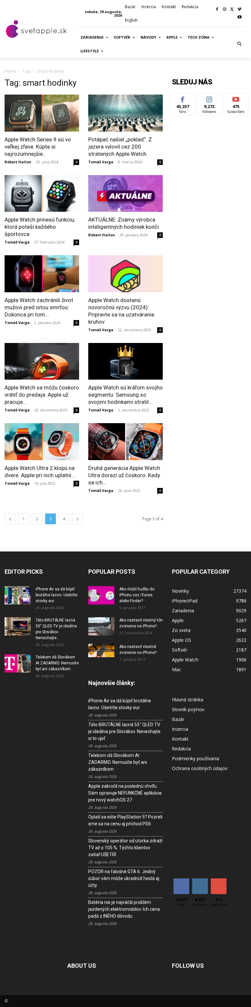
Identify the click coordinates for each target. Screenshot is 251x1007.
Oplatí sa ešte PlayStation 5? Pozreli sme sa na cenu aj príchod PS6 (125, 820)
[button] (239, 44)
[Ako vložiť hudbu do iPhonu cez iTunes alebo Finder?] (101, 595)
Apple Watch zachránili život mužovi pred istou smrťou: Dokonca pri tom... (39, 307)
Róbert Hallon (18, 161)
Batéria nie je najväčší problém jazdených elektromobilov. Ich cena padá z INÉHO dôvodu (124, 909)
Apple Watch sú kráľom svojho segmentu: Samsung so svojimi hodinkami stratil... (125, 394)
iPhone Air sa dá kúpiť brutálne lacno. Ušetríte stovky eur (56, 595)
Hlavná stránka (187, 699)
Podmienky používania (195, 758)
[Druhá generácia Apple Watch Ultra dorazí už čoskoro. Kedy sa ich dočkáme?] (125, 441)
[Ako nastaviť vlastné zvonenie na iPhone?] (101, 650)
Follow (209, 98)
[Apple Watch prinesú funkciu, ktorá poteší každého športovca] (42, 193)
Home (10, 71)
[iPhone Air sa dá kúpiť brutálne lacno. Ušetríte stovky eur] (18, 595)
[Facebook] (217, 9)
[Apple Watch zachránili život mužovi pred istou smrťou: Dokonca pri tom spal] (42, 273)
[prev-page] (10, 518)
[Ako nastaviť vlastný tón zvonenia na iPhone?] (101, 626)
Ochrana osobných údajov (199, 768)
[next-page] (77, 518)
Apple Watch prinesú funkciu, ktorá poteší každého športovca (40, 226)
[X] (232, 9)
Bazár (178, 719)
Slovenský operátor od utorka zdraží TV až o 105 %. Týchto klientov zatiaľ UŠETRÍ (125, 847)
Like (183, 98)
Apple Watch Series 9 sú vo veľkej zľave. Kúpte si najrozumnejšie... (38, 146)
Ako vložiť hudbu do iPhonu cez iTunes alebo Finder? (136, 595)
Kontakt (180, 739)
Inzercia (180, 729)
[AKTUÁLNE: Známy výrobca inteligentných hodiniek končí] (125, 193)
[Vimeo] (239, 9)
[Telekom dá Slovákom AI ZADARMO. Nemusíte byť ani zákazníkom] (18, 663)
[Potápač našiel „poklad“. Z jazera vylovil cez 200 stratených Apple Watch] (125, 113)
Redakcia (181, 749)
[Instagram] (224, 9)
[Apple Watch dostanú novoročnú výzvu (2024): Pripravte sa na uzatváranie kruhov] (125, 273)
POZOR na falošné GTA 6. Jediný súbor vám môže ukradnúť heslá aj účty (123, 878)
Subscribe (236, 98)
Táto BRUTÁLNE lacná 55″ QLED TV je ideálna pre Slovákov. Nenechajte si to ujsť (124, 731)
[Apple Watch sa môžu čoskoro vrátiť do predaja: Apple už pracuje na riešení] (42, 361)
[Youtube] (239, 17)
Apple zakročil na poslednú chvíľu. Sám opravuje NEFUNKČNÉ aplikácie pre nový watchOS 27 (125, 792)
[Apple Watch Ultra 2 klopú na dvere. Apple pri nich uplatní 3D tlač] (42, 441)
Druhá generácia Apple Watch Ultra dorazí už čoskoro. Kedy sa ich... (124, 475)
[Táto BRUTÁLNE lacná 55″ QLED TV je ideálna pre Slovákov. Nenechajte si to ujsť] (18, 626)
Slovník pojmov (188, 709)
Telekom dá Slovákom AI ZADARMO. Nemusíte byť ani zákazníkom (57, 663)
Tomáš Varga (100, 161)
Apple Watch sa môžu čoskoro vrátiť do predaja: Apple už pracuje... (42, 394)
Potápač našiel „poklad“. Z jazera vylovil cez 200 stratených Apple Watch (120, 146)
